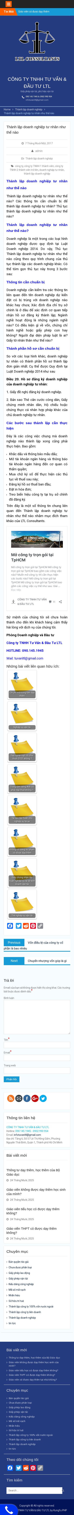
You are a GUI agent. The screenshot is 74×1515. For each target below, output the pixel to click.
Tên (7, 1039)
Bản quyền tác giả (19, 1261)
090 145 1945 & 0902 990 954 (39, 96)
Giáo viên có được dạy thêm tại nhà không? (33, 1379)
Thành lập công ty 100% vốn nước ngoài (31, 1306)
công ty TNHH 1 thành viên (39, 166)
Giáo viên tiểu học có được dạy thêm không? (33, 1370)
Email (7, 1052)
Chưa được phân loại (20, 1267)
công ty (19, 166)
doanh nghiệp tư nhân (51, 169)
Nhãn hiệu (14, 1295)
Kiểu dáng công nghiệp (21, 1284)
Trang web (10, 1065)
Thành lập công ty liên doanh (25, 1312)
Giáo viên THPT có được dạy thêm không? (32, 1375)
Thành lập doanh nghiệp (39, 158)
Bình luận (9, 998)
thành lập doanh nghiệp (37, 173)
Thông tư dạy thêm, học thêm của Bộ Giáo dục (34, 1357)
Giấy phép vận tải (18, 1278)
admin (39, 150)
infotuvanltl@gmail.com (37, 100)
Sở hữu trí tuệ (16, 1300)
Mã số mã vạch (17, 1289)
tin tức (12, 1323)
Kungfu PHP (60, 1510)
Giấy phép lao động (19, 1273)
